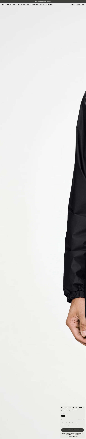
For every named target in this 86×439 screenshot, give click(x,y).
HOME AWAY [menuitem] (42, 4)
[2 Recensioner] (64, 413)
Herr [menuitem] (18, 4)
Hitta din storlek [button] (81, 419)
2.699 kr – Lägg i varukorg (73, 430)
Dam (68, 415)
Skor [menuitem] (28, 4)
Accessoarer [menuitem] (34, 4)
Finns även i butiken (72, 436)
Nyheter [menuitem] (9, 4)
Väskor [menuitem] (23, 4)
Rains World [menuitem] (49, 4)
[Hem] (3, 5)
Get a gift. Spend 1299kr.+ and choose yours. (43, 1)
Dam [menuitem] (14, 4)
